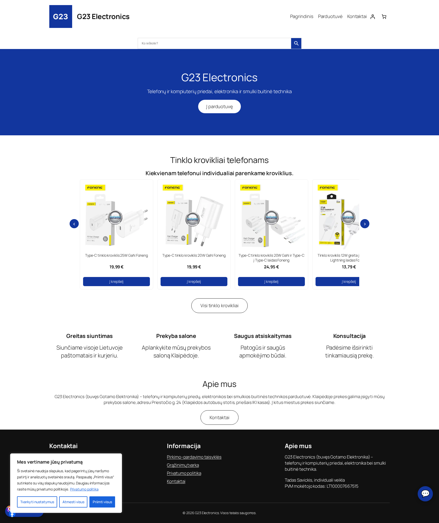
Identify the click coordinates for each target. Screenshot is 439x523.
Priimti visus (102, 501)
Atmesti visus (73, 501)
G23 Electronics (103, 16)
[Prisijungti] (372, 16)
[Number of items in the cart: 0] (384, 16)
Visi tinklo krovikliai (219, 305)
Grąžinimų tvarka (183, 465)
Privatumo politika (84, 489)
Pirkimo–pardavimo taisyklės (194, 457)
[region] (66, 483)
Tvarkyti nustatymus (37, 501)
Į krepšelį (116, 281)
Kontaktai (219, 417)
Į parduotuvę (219, 106)
